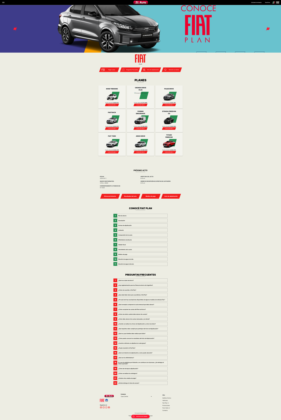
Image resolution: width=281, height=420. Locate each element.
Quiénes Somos (166, 398)
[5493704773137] (106, 407)
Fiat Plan (164, 403)
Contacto (165, 410)
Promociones (166, 405)
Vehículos (165, 400)
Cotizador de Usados (256, 2)
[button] (14, 27)
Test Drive (267, 2)
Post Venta (165, 408)
